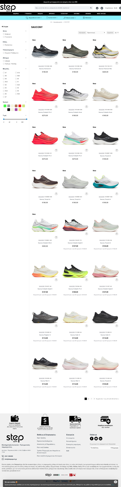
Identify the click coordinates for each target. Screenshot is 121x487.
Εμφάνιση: (110, 32)
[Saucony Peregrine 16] (45, 317)
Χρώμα (5, 102)
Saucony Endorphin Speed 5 (75, 243)
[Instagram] (96, 438)
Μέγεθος (6, 69)
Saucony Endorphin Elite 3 (45, 243)
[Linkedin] (100, 438)
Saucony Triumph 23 (105, 243)
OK (115, 482)
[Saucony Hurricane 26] (45, 51)
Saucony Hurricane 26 (45, 68)
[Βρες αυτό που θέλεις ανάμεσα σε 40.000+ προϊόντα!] (91, 8)
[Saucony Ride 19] (45, 363)
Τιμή (4, 115)
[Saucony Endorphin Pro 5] (45, 94)
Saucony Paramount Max (105, 68)
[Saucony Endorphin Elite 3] (45, 225)
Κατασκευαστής (58, 22)
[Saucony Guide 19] (75, 317)
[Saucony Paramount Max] (105, 51)
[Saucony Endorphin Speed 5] (75, 225)
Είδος (5, 42)
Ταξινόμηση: (82, 32)
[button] (56, 62)
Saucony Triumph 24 (105, 156)
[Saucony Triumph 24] (105, 138)
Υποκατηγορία (8, 50)
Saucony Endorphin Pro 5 (44, 112)
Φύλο (5, 31)
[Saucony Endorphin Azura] (75, 94)
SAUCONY (41, 66)
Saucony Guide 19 (75, 335)
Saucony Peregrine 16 (45, 335)
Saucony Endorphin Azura (75, 112)
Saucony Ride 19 (45, 381)
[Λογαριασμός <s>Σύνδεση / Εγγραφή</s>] (97, 8)
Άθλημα (6, 58)
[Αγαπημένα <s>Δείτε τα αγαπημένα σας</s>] (102, 8)
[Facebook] (91, 438)
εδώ (112, 485)
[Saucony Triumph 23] (105, 225)
